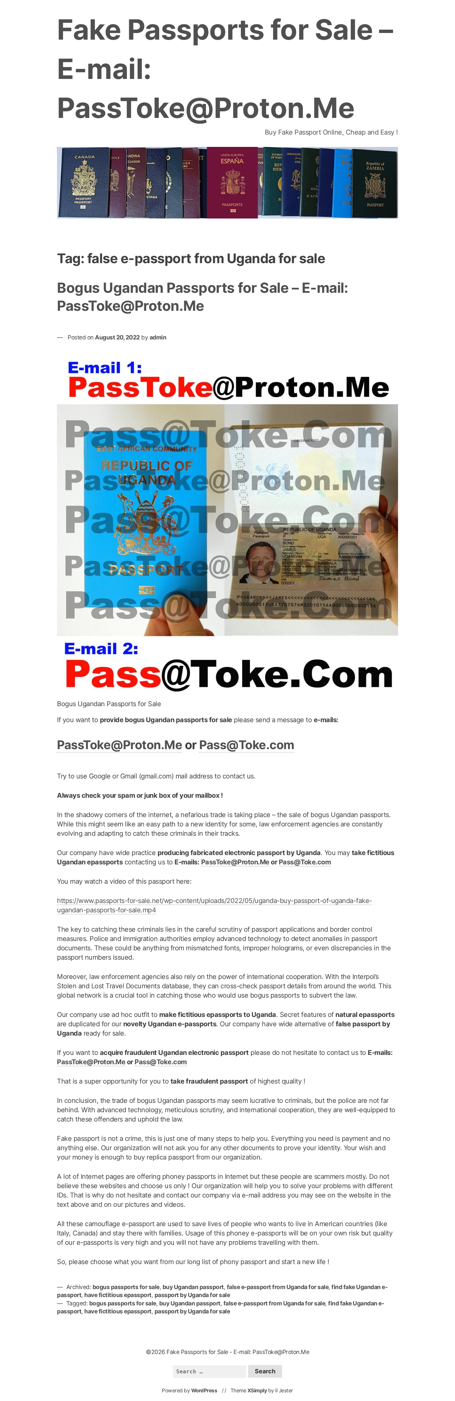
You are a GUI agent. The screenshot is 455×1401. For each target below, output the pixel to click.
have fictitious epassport (118, 1294)
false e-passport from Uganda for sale (278, 1286)
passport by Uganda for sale (192, 1294)
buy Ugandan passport (193, 1286)
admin (158, 337)
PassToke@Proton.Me (119, 744)
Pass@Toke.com (246, 744)
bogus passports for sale (126, 1286)
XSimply (257, 1390)
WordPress (204, 1390)
